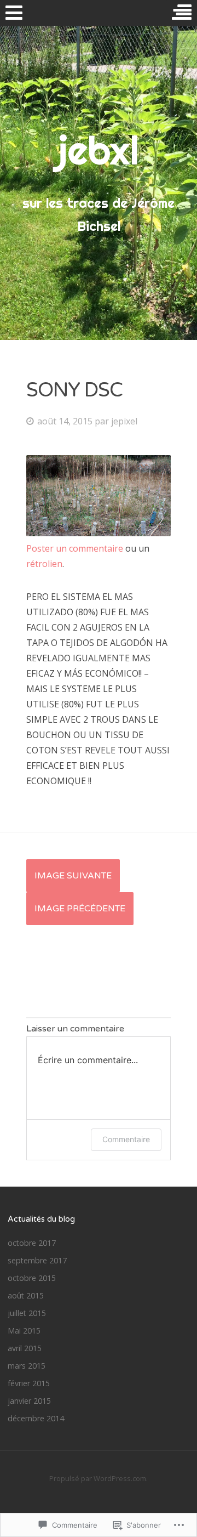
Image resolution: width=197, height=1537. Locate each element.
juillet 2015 (27, 1313)
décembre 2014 (36, 1418)
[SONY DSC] (98, 533)
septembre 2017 (37, 1260)
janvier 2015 (29, 1401)
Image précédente (79, 908)
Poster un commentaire (74, 548)
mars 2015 (26, 1365)
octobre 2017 (32, 1243)
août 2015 (26, 1295)
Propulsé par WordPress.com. (98, 1478)
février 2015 (29, 1383)
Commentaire (126, 1139)
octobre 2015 (32, 1278)
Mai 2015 (24, 1330)
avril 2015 (25, 1348)
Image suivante (73, 875)
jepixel (124, 421)
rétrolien (44, 564)
